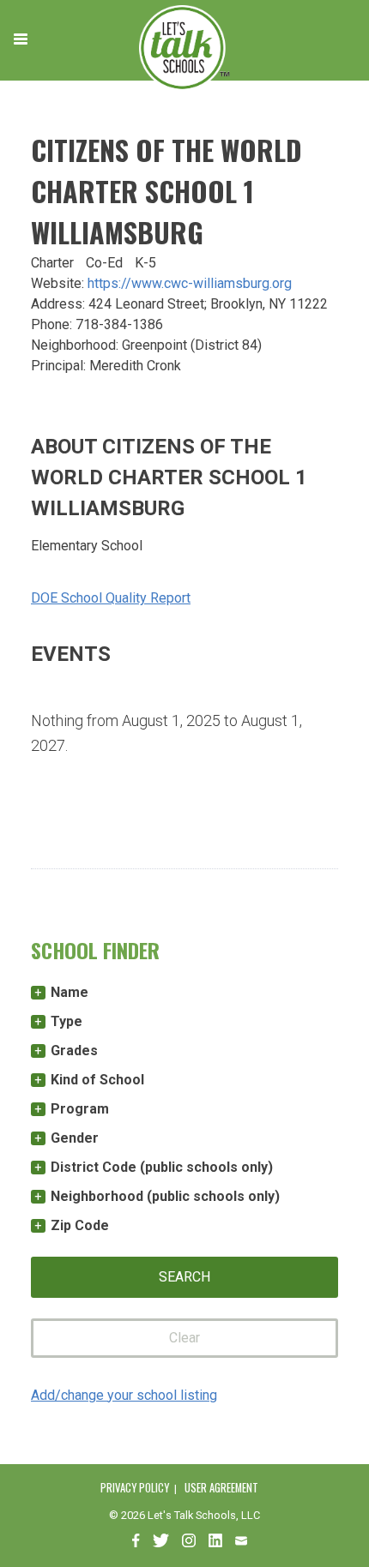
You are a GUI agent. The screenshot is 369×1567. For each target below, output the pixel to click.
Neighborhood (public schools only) (165, 1196)
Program (80, 1109)
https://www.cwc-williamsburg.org (190, 283)
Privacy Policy (134, 1488)
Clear (184, 1338)
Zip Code (80, 1225)
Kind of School (97, 1080)
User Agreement (221, 1488)
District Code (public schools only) (162, 1167)
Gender (75, 1138)
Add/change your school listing (124, 1395)
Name (69, 992)
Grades (74, 1050)
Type (66, 1021)
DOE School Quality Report (111, 598)
